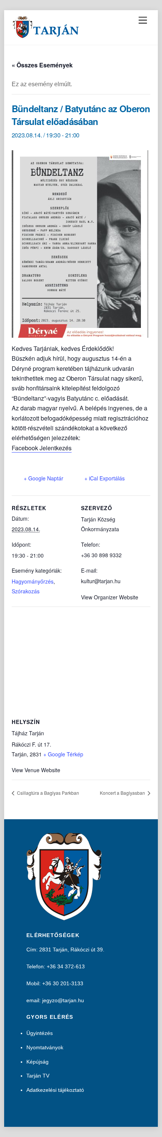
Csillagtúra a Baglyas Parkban (47, 792)
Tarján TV (37, 1076)
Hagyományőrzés (32, 581)
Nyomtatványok (44, 1047)
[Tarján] (46, 35)
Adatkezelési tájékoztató (55, 1090)
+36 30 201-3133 (62, 983)
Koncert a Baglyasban (123, 792)
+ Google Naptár (43, 478)
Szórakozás (26, 591)
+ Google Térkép (63, 754)
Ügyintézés (39, 1033)
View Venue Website (36, 770)
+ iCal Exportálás (104, 478)
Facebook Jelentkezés (42, 448)
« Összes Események (42, 65)
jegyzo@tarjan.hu (63, 1000)
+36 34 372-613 (66, 966)
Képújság (37, 1062)
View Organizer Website (109, 597)
